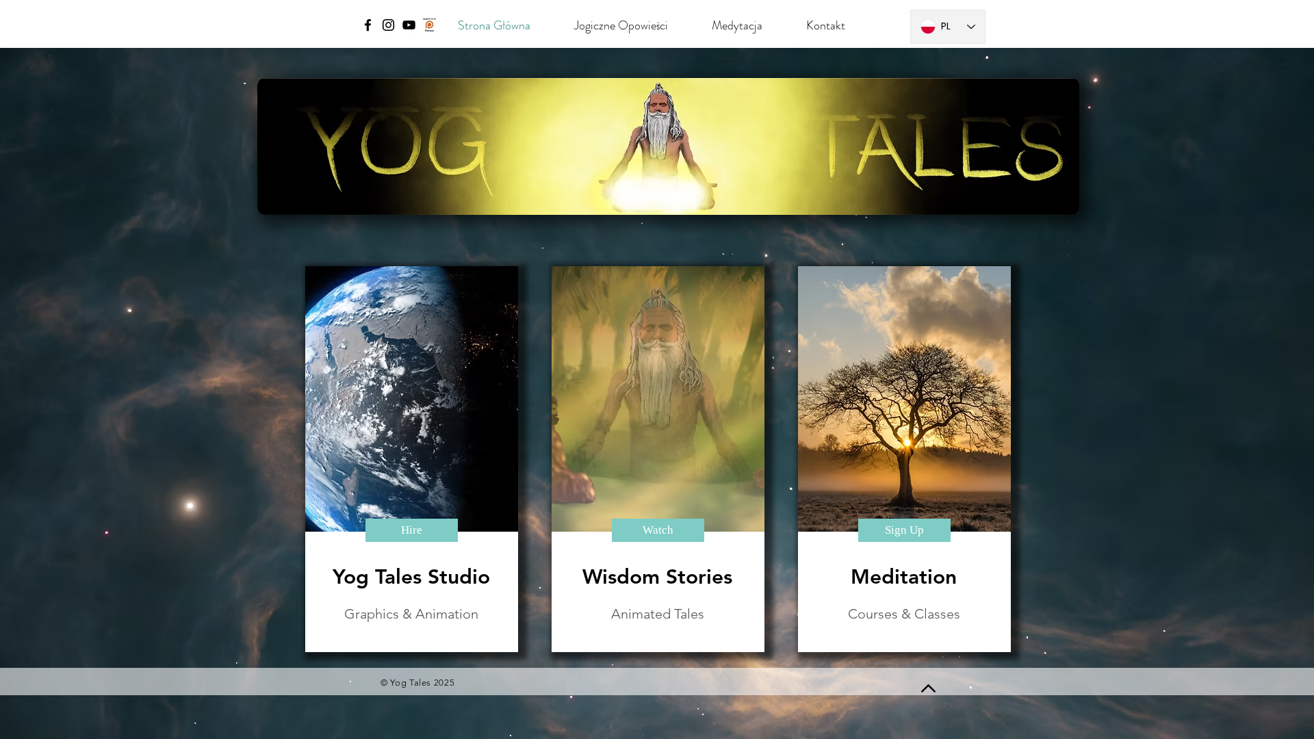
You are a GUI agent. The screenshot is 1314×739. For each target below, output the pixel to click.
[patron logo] (429, 25)
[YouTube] (409, 25)
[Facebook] (368, 25)
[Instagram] (388, 25)
